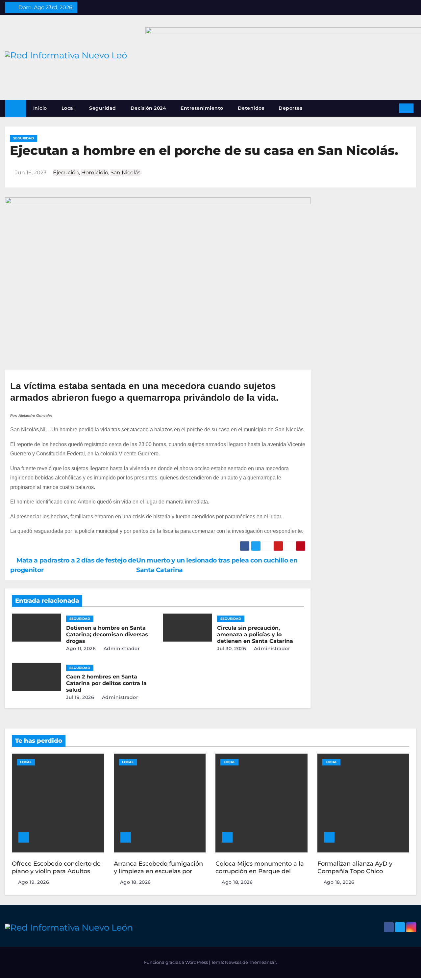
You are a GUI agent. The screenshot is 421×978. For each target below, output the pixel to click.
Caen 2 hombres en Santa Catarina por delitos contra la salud (106, 683)
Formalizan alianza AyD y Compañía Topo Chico (354, 867)
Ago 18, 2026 (135, 882)
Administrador (121, 648)
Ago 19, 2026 (33, 882)
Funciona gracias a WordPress (176, 962)
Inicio (40, 108)
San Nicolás (125, 172)
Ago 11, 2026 (81, 648)
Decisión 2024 (148, 108)
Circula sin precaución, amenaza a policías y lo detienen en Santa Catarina (255, 634)
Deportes (290, 108)
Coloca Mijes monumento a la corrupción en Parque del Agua (259, 871)
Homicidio (94, 172)
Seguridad (102, 108)
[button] (392, 108)
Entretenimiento (202, 108)
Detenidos (251, 108)
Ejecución (66, 172)
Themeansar (262, 962)
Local (68, 108)
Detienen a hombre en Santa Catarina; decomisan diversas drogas (107, 634)
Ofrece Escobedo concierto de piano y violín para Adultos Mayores (56, 871)
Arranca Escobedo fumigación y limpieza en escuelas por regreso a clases (158, 871)
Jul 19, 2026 (80, 697)
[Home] (15, 108)
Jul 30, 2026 (231, 648)
